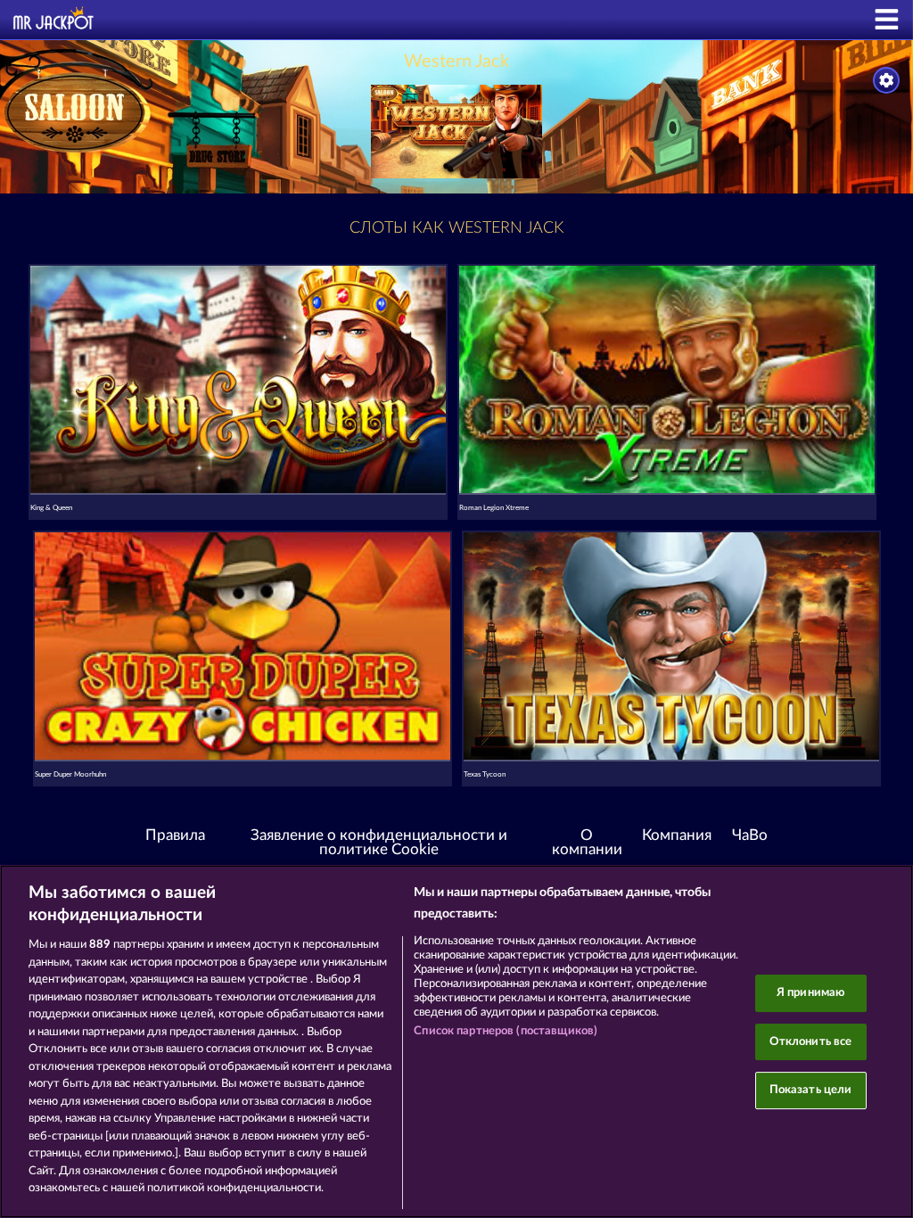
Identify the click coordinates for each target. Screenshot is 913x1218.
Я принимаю (810, 993)
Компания (676, 835)
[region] (456, 1041)
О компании (587, 843)
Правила (175, 835)
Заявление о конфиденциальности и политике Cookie (379, 843)
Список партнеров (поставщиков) (505, 1031)
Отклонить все (810, 1042)
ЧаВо (750, 835)
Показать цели (810, 1090)
